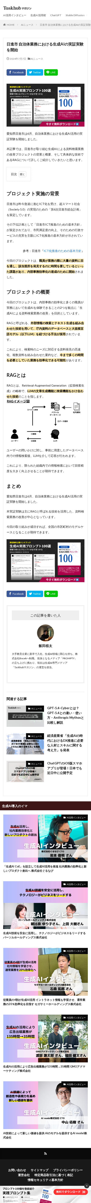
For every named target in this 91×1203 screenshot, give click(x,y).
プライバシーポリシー (68, 1170)
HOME (11, 24)
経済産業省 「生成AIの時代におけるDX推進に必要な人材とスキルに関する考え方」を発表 (65, 743)
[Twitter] (35, 72)
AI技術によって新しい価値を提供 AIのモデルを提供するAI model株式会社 (45, 1135)
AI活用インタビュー (14, 15)
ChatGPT (55, 15)
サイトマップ (39, 1170)
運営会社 (24, 1175)
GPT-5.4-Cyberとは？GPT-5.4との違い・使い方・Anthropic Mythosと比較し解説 (65, 715)
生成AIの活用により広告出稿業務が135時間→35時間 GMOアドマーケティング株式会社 (44, 1068)
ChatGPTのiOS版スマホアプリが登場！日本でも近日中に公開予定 (64, 768)
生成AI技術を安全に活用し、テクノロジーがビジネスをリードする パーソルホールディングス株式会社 (44, 935)
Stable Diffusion (75, 15)
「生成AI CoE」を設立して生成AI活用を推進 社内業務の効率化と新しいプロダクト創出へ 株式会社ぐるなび (45, 868)
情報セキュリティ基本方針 (45, 1180)
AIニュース (27, 24)
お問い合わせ (17, 1170)
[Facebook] (16, 72)
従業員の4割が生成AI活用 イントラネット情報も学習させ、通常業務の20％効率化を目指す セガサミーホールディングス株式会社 (44, 1002)
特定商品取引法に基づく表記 (53, 1175)
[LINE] (51, 72)
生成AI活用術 (38, 15)
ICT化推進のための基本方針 (62, 251)
